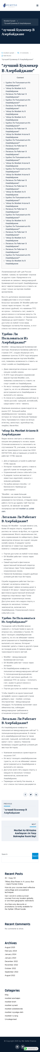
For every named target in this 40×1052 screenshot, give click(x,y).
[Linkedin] (36, 794)
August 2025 (10, 947)
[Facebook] (25, 794)
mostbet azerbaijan (12, 998)
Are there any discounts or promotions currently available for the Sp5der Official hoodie (19, 906)
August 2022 (10, 975)
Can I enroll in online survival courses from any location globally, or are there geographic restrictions (19, 898)
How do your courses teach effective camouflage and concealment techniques (20, 889)
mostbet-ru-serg (11, 1016)
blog (6, 995)
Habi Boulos (7, 55)
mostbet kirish (10, 1002)
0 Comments (24, 53)
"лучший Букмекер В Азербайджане (15, 811)
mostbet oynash (9, 53)
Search (4, 854)
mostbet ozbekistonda (14, 1009)
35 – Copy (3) (10, 878)
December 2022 (11, 961)
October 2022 (10, 968)
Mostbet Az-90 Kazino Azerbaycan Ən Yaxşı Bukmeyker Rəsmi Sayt (24, 833)
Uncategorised (11, 1019)
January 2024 (10, 954)
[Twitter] (31, 794)
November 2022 (11, 965)
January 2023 (10, 958)
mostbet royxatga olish (14, 1012)
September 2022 (11, 972)
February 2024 (11, 951)
